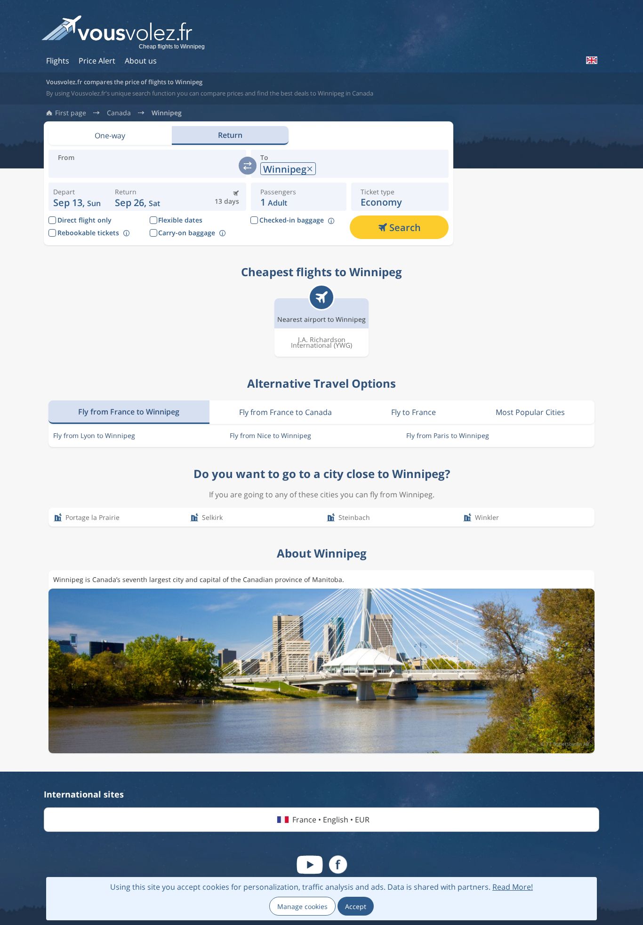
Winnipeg (167, 113)
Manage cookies (302, 906)
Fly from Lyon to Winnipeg (94, 435)
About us (141, 61)
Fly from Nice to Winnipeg (270, 435)
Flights (57, 61)
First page (70, 113)
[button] (137, 197)
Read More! (512, 887)
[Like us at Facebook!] (338, 864)
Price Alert (97, 61)
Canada (119, 113)
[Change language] (591, 60)
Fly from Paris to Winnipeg (447, 435)
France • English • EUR (331, 819)
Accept (355, 906)
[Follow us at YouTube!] (310, 865)
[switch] (248, 166)
